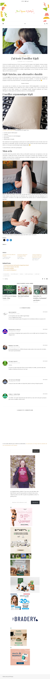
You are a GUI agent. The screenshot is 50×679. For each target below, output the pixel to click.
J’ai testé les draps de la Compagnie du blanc (22, 255)
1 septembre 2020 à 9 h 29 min (14, 313)
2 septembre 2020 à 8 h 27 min (14, 395)
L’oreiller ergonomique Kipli (9, 130)
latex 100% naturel (14, 274)
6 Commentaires (29, 61)
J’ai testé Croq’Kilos (9, 268)
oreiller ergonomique (29, 274)
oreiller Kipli (37, 274)
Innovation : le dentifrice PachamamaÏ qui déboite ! (39, 298)
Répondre (45, 311)
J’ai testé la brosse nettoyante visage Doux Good (16, 265)
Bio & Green (23, 56)
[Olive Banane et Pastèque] (25, 11)
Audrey (6, 278)
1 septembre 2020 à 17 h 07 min (14, 381)
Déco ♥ (29, 56)
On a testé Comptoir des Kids (11, 266)
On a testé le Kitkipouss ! (10, 270)
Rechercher (36, 451)
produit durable (6, 275)
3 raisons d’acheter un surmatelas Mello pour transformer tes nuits (37, 256)
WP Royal (11, 676)
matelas (21, 274)
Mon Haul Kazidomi (23, 296)
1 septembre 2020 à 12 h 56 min (14, 331)
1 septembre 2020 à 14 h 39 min (14, 347)
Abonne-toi (35, 502)
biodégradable (6, 274)
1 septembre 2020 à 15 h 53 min (14, 362)
